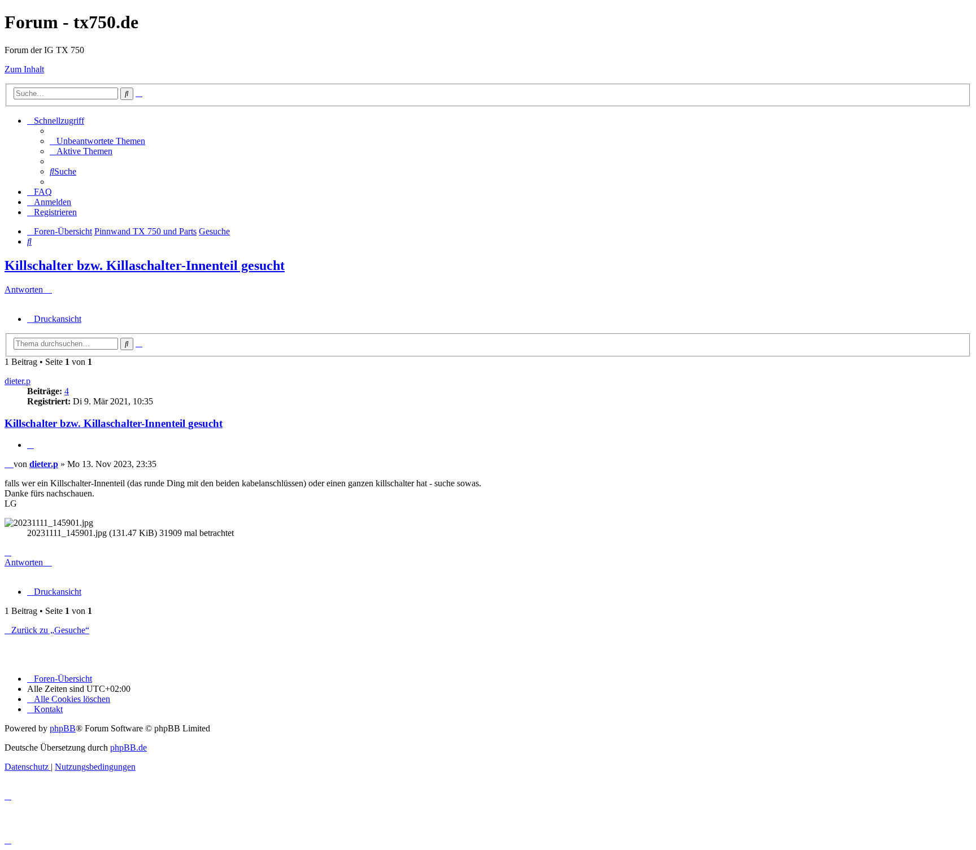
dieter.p (17, 381)
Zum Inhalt (24, 69)
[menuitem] (97, 141)
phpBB (63, 728)
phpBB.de (128, 747)
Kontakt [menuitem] (48, 709)
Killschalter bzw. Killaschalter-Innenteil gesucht (145, 265)
